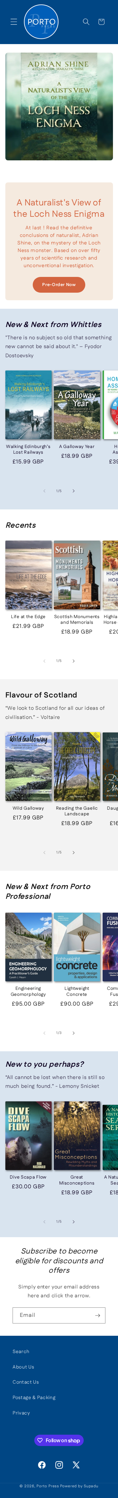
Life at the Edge (28, 617)
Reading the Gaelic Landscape (77, 811)
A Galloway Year (77, 447)
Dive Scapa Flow (28, 1177)
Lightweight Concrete (77, 991)
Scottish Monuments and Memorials (77, 620)
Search (21, 1351)
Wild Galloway (28, 808)
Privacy (21, 1413)
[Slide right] (74, 491)
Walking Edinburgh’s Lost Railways (28, 450)
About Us (23, 1367)
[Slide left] (44, 491)
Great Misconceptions (76, 1180)
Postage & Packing (34, 1397)
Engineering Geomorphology (28, 991)
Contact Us (26, 1382)
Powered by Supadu (79, 1486)
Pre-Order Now (59, 285)
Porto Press (48, 1486)
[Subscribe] (97, 1315)
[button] (13, 21)
